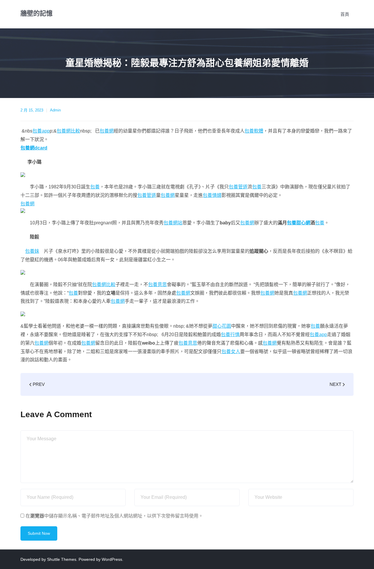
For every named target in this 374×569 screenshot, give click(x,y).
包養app (41, 130)
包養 (95, 186)
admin (55, 110)
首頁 (344, 14)
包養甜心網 (298, 222)
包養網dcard (33, 147)
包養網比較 (68, 130)
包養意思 (157, 284)
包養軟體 (254, 130)
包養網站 (173, 222)
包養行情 (230, 334)
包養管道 (238, 186)
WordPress (112, 559)
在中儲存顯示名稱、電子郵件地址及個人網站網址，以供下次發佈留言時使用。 (114, 515)
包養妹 (32, 251)
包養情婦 (212, 195)
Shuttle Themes (61, 559)
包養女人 (230, 351)
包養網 (107, 130)
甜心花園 (221, 326)
